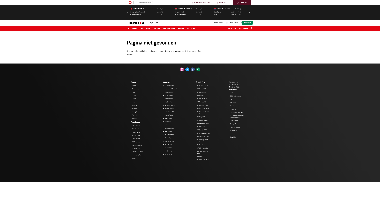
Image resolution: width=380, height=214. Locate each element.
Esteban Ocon (169, 102)
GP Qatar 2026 (201, 156)
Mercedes (135, 108)
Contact (232, 134)
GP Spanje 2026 (202, 130)
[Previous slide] (127, 12)
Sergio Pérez (168, 151)
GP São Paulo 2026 (203, 148)
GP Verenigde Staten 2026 (203, 140)
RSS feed (232, 106)
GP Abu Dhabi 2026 (203, 160)
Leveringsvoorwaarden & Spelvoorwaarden (237, 116)
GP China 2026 (201, 89)
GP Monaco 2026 (202, 102)
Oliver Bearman (169, 141)
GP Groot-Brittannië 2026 (203, 113)
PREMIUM (191, 28)
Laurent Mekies (136, 155)
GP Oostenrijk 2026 (203, 108)
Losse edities (234, 23)
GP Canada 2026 (202, 99)
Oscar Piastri (168, 144)
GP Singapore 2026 (203, 136)
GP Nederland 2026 (203, 123)
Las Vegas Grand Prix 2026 (203, 152)
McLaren (134, 105)
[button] (242, 2)
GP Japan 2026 (201, 92)
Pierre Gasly (168, 148)
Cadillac (134, 95)
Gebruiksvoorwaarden (236, 112)
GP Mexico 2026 (202, 145)
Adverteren (233, 109)
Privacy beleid (234, 121)
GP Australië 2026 (202, 86)
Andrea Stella (136, 132)
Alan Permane (136, 129)
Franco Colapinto (169, 108)
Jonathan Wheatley (137, 152)
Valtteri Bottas (169, 154)
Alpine (134, 86)
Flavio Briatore (136, 139)
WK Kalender (145, 28)
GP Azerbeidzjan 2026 (203, 133)
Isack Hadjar (168, 118)
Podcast (181, 28)
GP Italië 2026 (201, 127)
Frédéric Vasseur (137, 142)
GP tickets (232, 28)
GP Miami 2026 (201, 95)
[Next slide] (250, 12)
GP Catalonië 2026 (202, 105)
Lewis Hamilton (169, 128)
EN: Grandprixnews (235, 96)
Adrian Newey (136, 126)
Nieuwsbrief (243, 28)
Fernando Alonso (169, 105)
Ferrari (134, 99)
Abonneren (247, 23)
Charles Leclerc (169, 99)
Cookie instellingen (235, 127)
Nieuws (135, 28)
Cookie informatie (235, 124)
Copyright (233, 137)
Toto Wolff (135, 158)
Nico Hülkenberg (169, 138)
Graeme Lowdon (137, 145)
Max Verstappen (169, 28)
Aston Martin (136, 89)
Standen (156, 28)
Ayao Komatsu (136, 135)
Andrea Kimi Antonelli (171, 89)
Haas (133, 102)
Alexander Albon (169, 86)
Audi (133, 92)
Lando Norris (168, 125)
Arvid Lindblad (169, 92)
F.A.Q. (231, 99)
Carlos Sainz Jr (169, 95)
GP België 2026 (201, 117)
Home (232, 93)
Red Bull (134, 115)
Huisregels (233, 103)
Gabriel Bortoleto (170, 112)
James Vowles (136, 148)
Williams (134, 118)
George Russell (169, 115)
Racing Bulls (135, 112)
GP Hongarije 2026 (202, 120)
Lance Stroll (168, 122)
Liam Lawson (168, 131)
